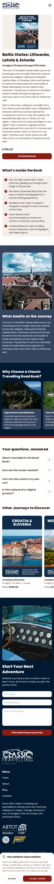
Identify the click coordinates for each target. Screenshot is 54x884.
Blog (4, 789)
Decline (12, 878)
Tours (5, 777)
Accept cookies (37, 878)
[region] (27, 868)
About (5, 783)
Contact (7, 795)
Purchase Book (27, 156)
